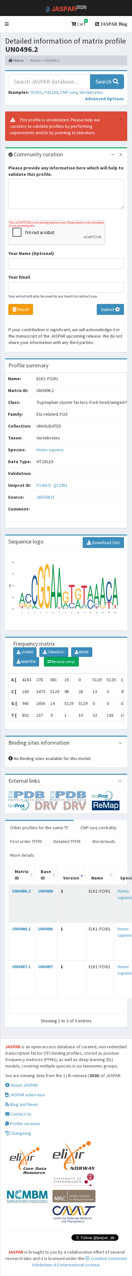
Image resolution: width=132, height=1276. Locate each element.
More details (22, 855)
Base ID (46, 875)
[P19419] (29, 795)
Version (71, 878)
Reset (22, 309)
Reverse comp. (63, 661)
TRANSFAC (56, 652)
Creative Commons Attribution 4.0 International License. (79, 1262)
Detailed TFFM (67, 841)
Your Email (19, 277)
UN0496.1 (21, 929)
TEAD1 (36, 92)
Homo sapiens (50, 450)
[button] (7, 24)
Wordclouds (103, 841)
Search (104, 81)
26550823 (45, 497)
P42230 (51, 92)
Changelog (20, 1133)
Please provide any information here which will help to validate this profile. (66, 171)
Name (97, 878)
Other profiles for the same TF (39, 827)
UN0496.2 (21, 891)
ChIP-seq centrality (98, 827)
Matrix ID (22, 875)
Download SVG (105, 542)
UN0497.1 (21, 966)
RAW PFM (28, 661)
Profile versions (24, 1123)
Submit (108, 309)
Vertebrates (91, 92)
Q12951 (61, 485)
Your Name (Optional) (31, 253)
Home (18, 60)
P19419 (44, 485)
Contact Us (20, 1114)
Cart (81, 23)
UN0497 (45, 966)
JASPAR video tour (27, 1095)
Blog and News (23, 1104)
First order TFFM (26, 841)
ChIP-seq (68, 92)
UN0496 (45, 891)
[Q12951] (71, 795)
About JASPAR (24, 1085)
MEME (83, 652)
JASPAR (27, 652)
